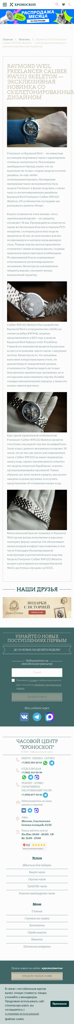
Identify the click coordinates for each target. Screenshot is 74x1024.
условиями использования (22, 1013)
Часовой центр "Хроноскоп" (37, 746)
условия (33, 680)
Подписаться (37, 697)
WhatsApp (45, 763)
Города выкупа (37, 932)
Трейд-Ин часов (37, 886)
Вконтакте (24, 717)
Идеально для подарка (37, 865)
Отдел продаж (31, 769)
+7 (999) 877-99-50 (32, 795)
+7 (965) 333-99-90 (32, 772)
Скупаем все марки (37, 918)
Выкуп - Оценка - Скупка (38, 758)
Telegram (37, 717)
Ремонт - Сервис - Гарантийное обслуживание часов (37, 787)
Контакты (37, 925)
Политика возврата (37, 946)
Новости (24, 39)
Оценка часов (37, 879)
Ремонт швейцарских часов (37, 893)
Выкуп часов (37, 872)
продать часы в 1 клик (37, 976)
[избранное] (63, 4)
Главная (8, 39)
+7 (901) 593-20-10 (32, 763)
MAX (49, 717)
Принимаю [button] (59, 1004)
